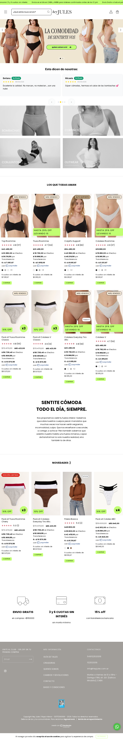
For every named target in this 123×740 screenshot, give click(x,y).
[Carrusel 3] (30, 153)
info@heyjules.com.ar (97, 668)
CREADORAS (49, 662)
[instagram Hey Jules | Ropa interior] (5, 671)
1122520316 (92, 662)
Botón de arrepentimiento (90, 719)
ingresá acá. (69, 719)
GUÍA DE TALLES (50, 656)
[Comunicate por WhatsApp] (117, 726)
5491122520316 (94, 656)
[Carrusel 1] (61, 31)
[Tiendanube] (62, 726)
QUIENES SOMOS (51, 669)
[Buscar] (48, 11)
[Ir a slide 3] (62, 102)
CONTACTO (48, 681)
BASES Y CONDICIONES (54, 687)
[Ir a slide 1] (58, 102)
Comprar (6, 283)
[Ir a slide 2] (60, 102)
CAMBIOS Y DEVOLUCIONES (56, 675)
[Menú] (5, 12)
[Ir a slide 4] (64, 102)
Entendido (102, 736)
